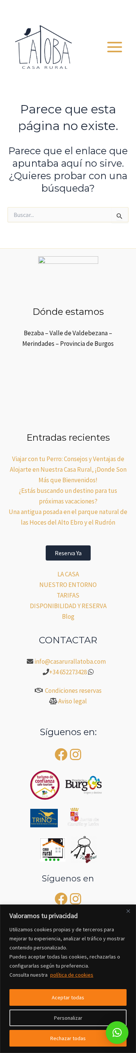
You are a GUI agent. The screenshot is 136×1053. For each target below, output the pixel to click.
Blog (68, 616)
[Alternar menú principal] (115, 47)
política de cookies (71, 974)
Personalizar (68, 1017)
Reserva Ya (68, 553)
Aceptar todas (68, 997)
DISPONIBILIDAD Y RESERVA (68, 606)
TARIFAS (68, 595)
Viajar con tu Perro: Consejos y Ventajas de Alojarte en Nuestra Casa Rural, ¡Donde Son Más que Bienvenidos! (68, 469)
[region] (68, 978)
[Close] (128, 910)
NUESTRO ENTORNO (68, 585)
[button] (86, 9)
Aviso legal (72, 701)
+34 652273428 (68, 672)
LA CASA (68, 574)
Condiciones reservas (73, 690)
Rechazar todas (68, 1038)
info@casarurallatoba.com (70, 661)
